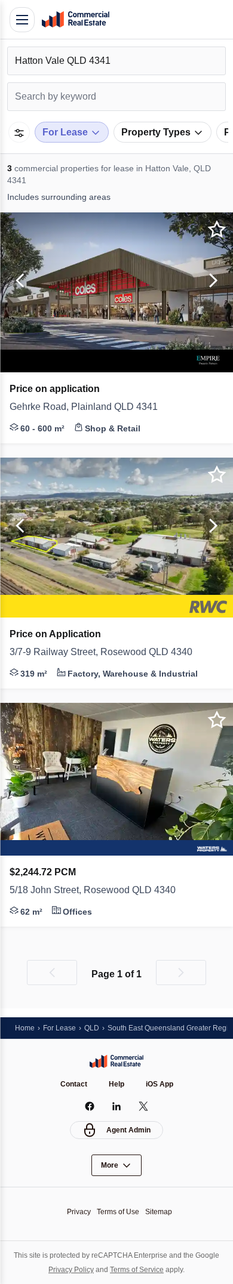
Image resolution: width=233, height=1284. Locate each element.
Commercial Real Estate (75, 19)
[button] (18, 281)
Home (25, 1028)
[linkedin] (116, 1106)
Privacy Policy (71, 1270)
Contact (73, 1084)
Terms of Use (118, 1212)
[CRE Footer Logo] (116, 1061)
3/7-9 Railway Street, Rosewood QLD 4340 (101, 652)
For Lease (59, 1028)
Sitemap (158, 1212)
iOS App (159, 1084)
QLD (91, 1028)
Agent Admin (128, 1130)
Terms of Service (137, 1270)
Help (116, 1084)
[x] (143, 1106)
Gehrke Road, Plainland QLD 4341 (84, 407)
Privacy (79, 1212)
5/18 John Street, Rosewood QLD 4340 (93, 890)
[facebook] (89, 1106)
